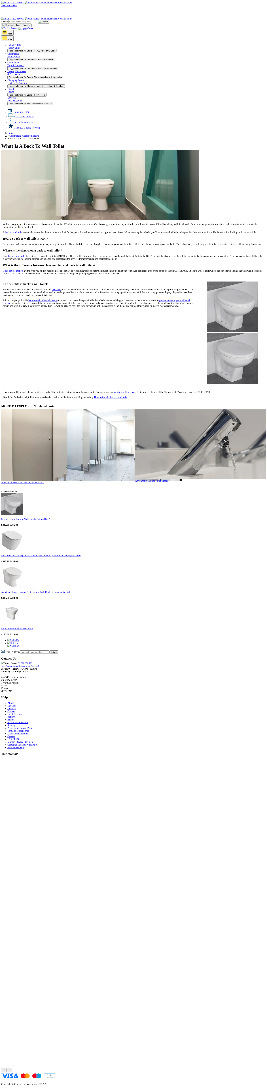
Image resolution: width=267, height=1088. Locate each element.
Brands (10, 719)
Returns (11, 717)
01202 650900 (17, 2)
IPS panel (56, 289)
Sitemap (11, 725)
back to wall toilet (13, 232)
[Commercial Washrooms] (15, 16)
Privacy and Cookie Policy (20, 728)
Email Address (12, 652)
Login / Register (23, 25)
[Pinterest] (12, 643)
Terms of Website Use (18, 730)
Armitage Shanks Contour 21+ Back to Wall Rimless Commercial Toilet (36, 592)
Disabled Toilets (11, 90)
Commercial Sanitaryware (13, 55)
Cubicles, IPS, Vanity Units (14, 46)
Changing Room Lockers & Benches (17, 81)
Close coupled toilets (13, 270)
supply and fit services (124, 392)
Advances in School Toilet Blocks (151, 480)
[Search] (43, 22)
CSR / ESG (13, 739)
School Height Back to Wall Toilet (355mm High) (25, 519)
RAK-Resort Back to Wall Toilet (17, 628)
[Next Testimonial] (9, 1070)
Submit (54, 652)
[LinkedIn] (13, 640)
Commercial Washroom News (24, 135)
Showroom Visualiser (17, 722)
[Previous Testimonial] (3, 1070)
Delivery (11, 708)
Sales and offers (9, 5)
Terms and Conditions (18, 733)
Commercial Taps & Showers (15, 64)
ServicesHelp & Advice (14, 99)
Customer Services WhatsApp (22, 744)
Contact (11, 711)
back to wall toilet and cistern (42, 300)
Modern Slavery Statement (20, 742)
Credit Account (14, 714)
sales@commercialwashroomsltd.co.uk (20, 666)
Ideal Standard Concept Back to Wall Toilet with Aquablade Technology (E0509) (41, 555)
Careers (11, 736)
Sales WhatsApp (15, 747)
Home (10, 133)
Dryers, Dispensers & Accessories (16, 72)
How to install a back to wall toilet (110, 397)
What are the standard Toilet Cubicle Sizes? (22, 482)
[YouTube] (13, 646)
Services (11, 705)
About (10, 703)
